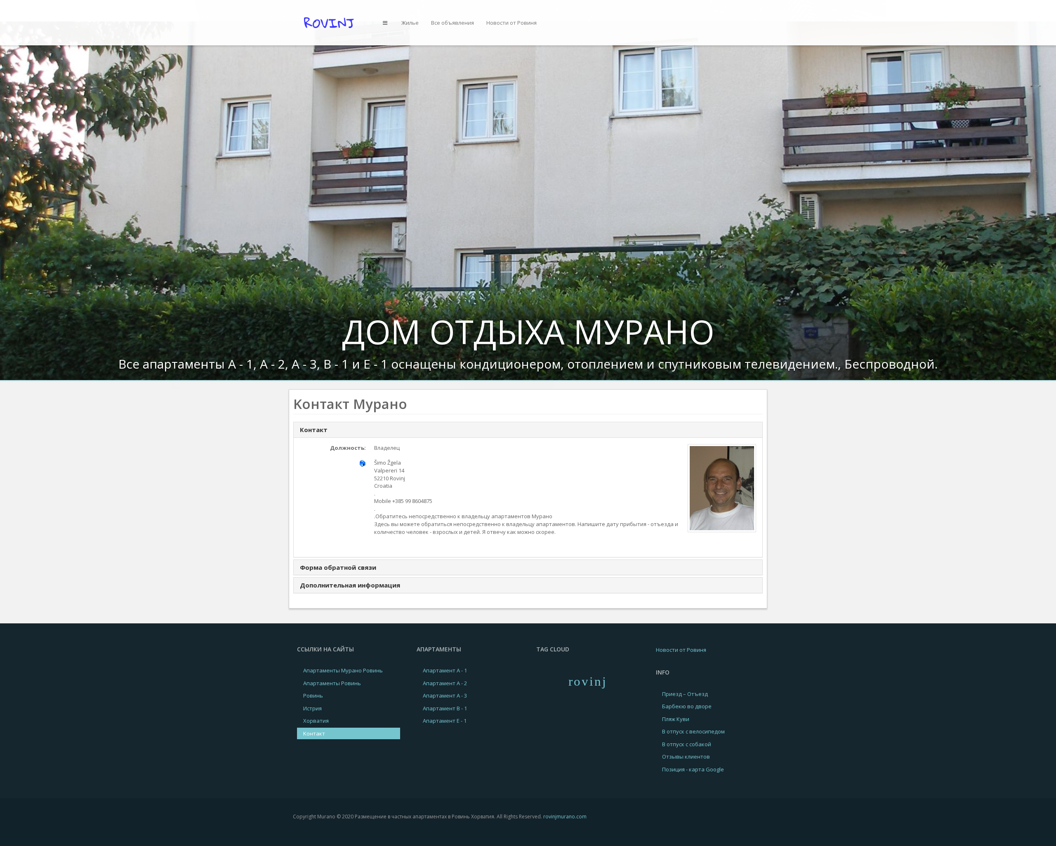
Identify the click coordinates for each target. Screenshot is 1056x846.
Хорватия (316, 720)
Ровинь (313, 695)
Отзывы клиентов (686, 756)
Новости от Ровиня (511, 22)
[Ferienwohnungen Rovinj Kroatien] (332, 22)
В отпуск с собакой (686, 744)
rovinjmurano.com (565, 816)
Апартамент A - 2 (445, 683)
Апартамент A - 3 (445, 695)
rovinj (587, 681)
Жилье (410, 22)
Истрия (312, 708)
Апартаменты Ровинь (332, 683)
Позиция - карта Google (693, 769)
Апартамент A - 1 (445, 670)
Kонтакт (314, 733)
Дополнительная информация (350, 585)
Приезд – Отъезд (685, 694)
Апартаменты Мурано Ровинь (343, 670)
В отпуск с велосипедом (693, 731)
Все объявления (452, 22)
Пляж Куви (675, 719)
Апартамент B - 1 (445, 708)
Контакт (314, 429)
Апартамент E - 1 (445, 720)
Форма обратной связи (338, 567)
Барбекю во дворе (687, 706)
